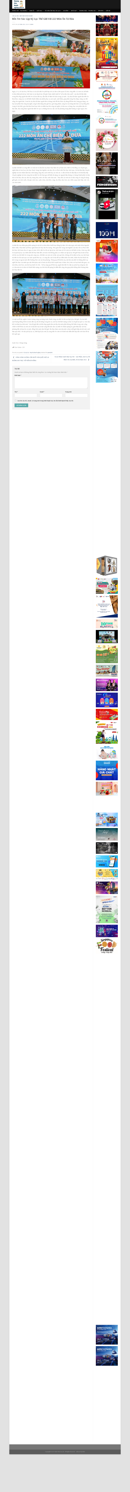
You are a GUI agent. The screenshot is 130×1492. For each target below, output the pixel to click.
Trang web (68, 392)
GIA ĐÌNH (65, 10)
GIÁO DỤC (39, 10)
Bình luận (18, 375)
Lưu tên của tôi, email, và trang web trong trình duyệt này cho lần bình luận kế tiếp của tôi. (45, 401)
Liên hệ (108, 10)
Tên (16, 392)
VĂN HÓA (100, 10)
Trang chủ (15, 10)
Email (42, 392)
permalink (50, 352)
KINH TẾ (32, 10)
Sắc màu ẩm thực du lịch (52, 10)
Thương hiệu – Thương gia (87, 10)
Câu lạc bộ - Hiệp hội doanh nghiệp (22, 16)
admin (31, 24)
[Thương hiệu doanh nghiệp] (20, 4)
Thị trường (23, 10)
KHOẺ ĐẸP (74, 10)
